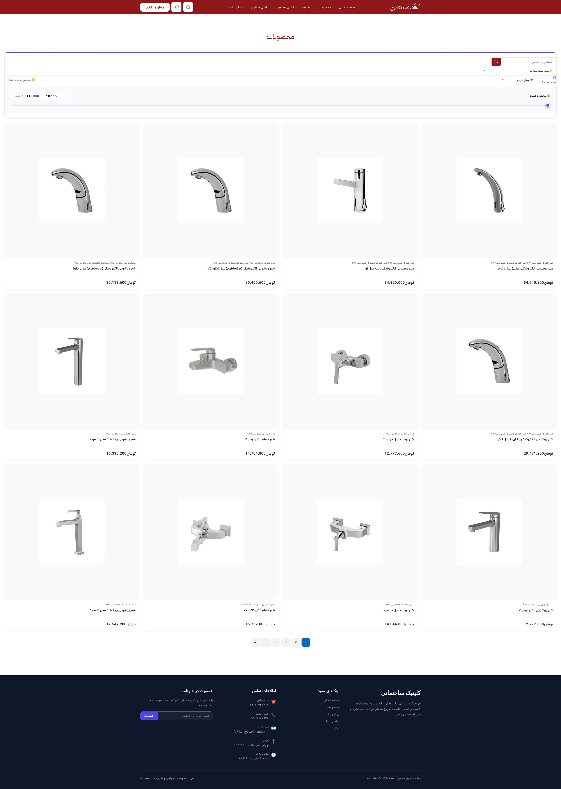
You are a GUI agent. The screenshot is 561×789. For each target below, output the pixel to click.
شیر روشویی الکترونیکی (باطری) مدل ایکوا (525, 439)
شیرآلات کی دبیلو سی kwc (540, 262)
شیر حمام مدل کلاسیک (259, 610)
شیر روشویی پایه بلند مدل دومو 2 (113, 439)
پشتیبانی (145, 778)
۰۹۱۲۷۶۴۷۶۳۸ (259, 718)
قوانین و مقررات (164, 778)
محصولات (325, 7)
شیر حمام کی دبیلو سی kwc (261, 433)
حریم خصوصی (186, 778)
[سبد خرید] (176, 7)
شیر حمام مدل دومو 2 (260, 439)
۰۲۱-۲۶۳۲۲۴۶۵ (258, 705)
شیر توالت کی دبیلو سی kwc (400, 433)
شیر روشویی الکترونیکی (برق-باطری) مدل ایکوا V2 (241, 268)
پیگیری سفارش (259, 7)
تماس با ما (235, 7)
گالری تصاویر (285, 7)
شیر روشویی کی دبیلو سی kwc (121, 433)
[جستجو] (188, 7)
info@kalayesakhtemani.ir (250, 731)
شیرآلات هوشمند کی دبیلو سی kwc (508, 262)
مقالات (306, 7)
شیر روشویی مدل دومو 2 (536, 610)
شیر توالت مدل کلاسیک (398, 610)
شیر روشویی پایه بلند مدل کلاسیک (112, 610)
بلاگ (336, 728)
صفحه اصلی (347, 7)
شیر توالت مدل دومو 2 (398, 439)
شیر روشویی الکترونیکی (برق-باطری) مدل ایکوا (104, 268)
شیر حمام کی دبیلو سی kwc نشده (258, 604)
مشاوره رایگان (155, 7)
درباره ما (333, 714)
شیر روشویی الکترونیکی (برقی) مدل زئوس (525, 268)
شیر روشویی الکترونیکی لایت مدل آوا (389, 268)
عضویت (149, 716)
